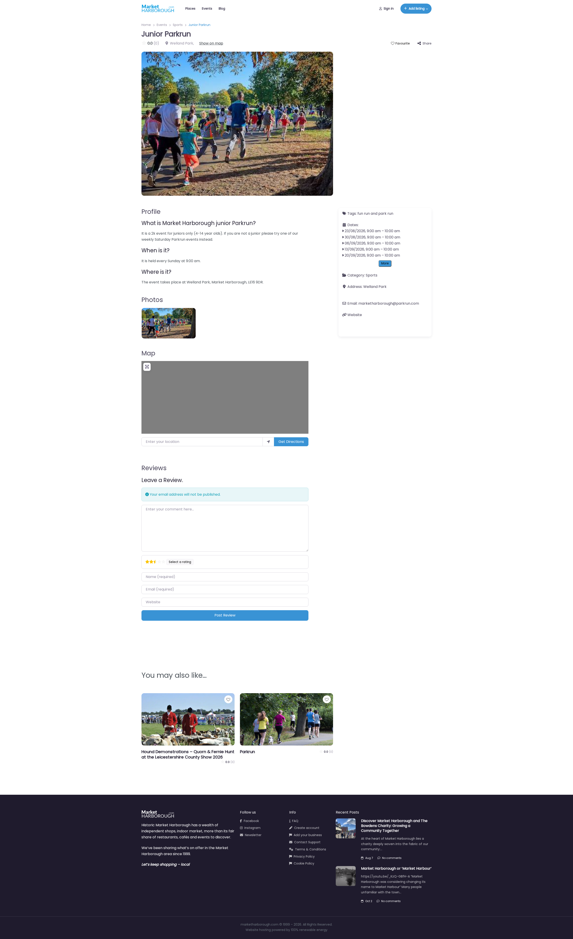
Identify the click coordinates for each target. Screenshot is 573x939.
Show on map (211, 43)
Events (207, 8)
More (385, 263)
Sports (178, 25)
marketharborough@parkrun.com (388, 303)
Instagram (252, 828)
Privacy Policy (304, 856)
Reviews (154, 468)
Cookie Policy (304, 863)
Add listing (417, 8)
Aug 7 (369, 858)
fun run (363, 213)
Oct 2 (368, 901)
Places (190, 8)
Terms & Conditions (310, 849)
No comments (392, 858)
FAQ (295, 821)
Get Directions (291, 441)
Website (354, 314)
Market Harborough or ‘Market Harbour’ (396, 868)
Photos (152, 299)
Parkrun (247, 751)
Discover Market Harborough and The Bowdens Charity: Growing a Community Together (394, 825)
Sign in (389, 8)
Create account (306, 828)
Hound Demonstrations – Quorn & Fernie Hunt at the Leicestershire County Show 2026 (187, 754)
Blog (222, 8)
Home (146, 25)
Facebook (251, 821)
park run (385, 213)
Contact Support (307, 842)
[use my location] (268, 441)
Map (148, 353)
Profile (150, 211)
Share (427, 43)
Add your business (308, 835)
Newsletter (253, 835)
